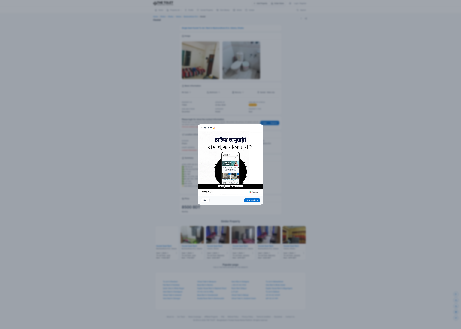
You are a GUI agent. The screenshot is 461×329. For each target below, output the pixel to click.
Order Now (253, 200)
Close (205, 200)
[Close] (259, 127)
